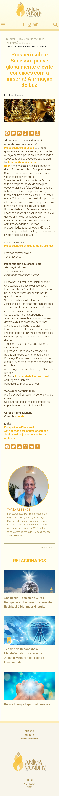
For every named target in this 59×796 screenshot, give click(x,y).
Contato (29, 783)
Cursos (29, 731)
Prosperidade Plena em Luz (31, 376)
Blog (29, 787)
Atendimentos (29, 738)
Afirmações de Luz (18, 42)
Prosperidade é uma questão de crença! (28, 245)
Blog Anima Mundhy (31, 39)
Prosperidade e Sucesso (19, 147)
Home (12, 39)
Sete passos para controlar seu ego (26, 430)
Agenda (29, 735)
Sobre (29, 780)
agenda (19, 416)
